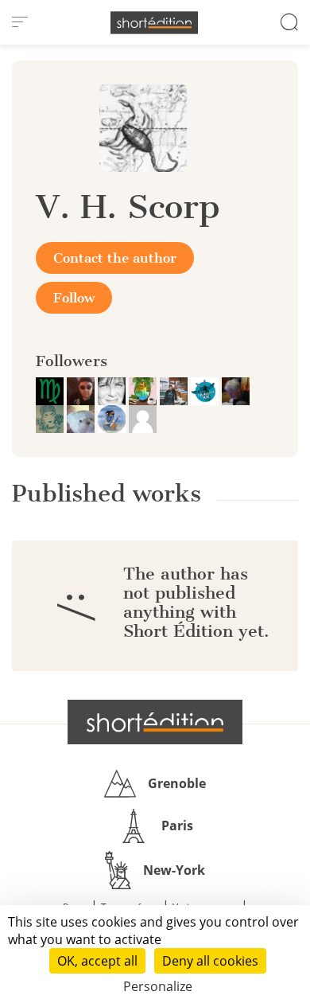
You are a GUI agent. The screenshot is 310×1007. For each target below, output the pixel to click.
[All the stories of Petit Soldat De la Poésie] (175, 390)
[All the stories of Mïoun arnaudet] (51, 418)
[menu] (20, 22)
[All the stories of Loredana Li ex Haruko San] (113, 390)
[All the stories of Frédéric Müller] (51, 390)
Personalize (157, 986)
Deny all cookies (210, 961)
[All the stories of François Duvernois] (236, 390)
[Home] (154, 23)
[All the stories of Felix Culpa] (82, 390)
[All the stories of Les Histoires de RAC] (206, 390)
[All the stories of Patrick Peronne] (144, 390)
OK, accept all (97, 961)
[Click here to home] (155, 722)
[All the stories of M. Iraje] (82, 418)
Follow (74, 298)
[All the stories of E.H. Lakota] (113, 418)
